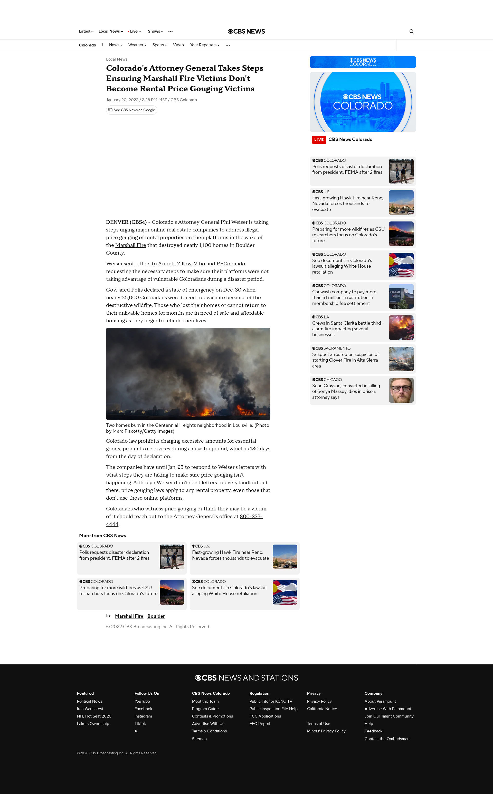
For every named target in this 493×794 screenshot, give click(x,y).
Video (178, 45)
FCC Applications (265, 716)
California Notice (322, 709)
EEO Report (260, 724)
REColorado (230, 263)
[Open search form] (411, 31)
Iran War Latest (90, 709)
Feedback (373, 731)
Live (134, 31)
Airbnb (166, 263)
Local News (110, 31)
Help (369, 724)
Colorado (87, 45)
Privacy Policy (319, 701)
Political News (89, 701)
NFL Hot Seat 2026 (94, 716)
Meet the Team (205, 701)
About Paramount (380, 701)
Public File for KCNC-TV (271, 701)
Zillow (184, 263)
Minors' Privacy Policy (326, 731)
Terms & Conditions (209, 731)
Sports (159, 45)
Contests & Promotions (212, 716)
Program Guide (205, 709)
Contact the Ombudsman (387, 739)
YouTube (142, 701)
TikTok (140, 724)
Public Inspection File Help (274, 709)
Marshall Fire (130, 245)
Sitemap (199, 739)
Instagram (143, 716)
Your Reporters (203, 45)
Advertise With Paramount (388, 709)
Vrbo (199, 263)
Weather (136, 45)
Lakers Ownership (93, 724)
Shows (154, 31)
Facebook (143, 709)
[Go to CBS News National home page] (246, 31)
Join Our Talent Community (389, 716)
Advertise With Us (208, 724)
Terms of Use (318, 724)
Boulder (156, 616)
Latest (85, 31)
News (114, 45)
